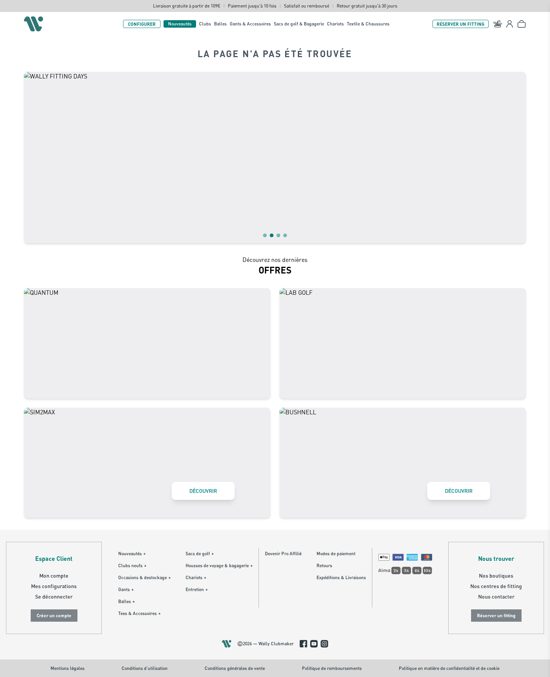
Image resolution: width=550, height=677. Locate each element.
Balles (220, 24)
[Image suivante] (515, 157)
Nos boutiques (496, 575)
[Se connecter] (509, 23)
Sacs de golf (200, 553)
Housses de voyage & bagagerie (219, 565)
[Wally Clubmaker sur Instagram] (324, 643)
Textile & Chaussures (368, 24)
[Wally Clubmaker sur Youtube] (314, 643)
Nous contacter (496, 596)
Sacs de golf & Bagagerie (299, 24)
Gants (126, 589)
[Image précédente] (34, 157)
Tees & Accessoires (139, 613)
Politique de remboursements (332, 668)
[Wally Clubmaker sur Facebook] (303, 643)
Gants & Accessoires (250, 24)
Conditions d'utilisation (145, 668)
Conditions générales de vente (235, 668)
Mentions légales (68, 668)
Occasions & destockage (144, 577)
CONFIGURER (142, 24)
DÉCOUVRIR (203, 491)
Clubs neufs (132, 565)
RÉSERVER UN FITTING (461, 24)
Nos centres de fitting (496, 586)
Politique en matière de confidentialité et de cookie (449, 668)
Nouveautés (180, 24)
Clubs (205, 24)
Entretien (197, 589)
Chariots (335, 24)
